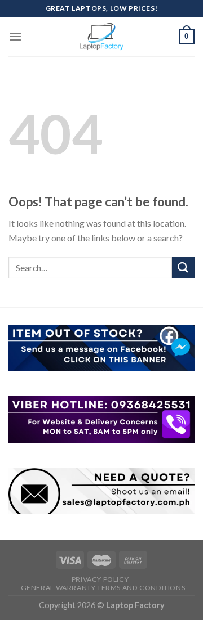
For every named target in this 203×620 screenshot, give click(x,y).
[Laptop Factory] (101, 36)
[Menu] (15, 36)
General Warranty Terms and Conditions (103, 587)
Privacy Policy (100, 579)
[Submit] (183, 267)
